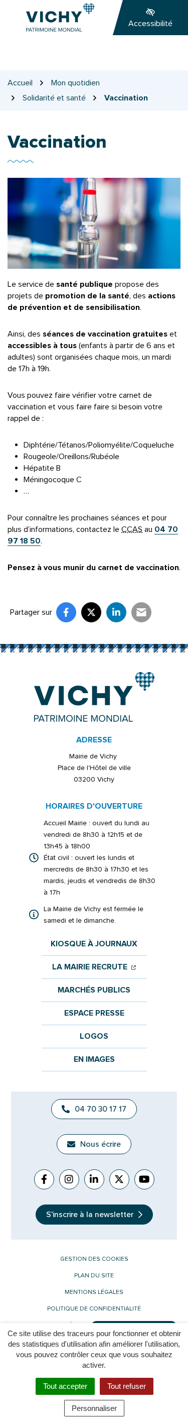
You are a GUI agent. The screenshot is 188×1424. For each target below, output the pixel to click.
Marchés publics (94, 990)
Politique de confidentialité (94, 1308)
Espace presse (94, 1013)
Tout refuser (126, 1386)
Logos (94, 1036)
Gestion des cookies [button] (94, 1259)
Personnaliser (94, 1408)
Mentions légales (94, 1292)
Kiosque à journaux (94, 944)
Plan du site (94, 1275)
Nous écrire (100, 1144)
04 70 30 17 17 (100, 1109)
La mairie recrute (94, 967)
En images (94, 1059)
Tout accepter (65, 1386)
